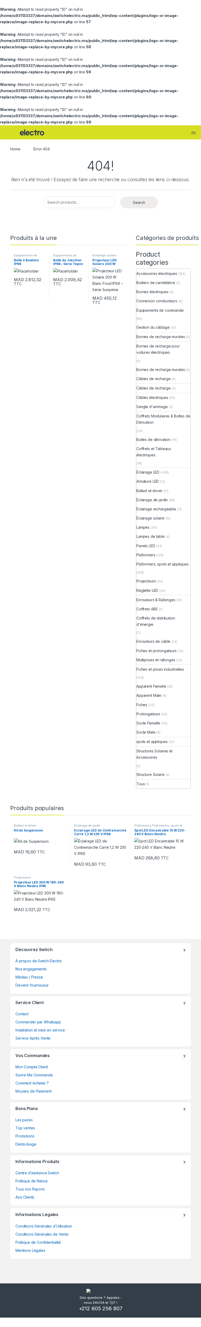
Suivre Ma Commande (34, 1075)
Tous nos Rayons (30, 1189)
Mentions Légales (30, 1250)
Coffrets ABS (147, 609)
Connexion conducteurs (156, 301)
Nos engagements (31, 969)
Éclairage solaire (104, 255)
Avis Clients (24, 1197)
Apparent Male (148, 695)
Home (15, 149)
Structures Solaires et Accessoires (154, 754)
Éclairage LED (147, 472)
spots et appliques (152, 741)
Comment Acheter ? (32, 1083)
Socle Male (145, 732)
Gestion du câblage (152, 327)
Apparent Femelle (151, 686)
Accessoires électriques (156, 273)
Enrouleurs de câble (153, 641)
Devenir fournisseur (32, 985)
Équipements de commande (25, 256)
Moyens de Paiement (33, 1091)
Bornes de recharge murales (160, 336)
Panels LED (145, 546)
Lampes (142, 527)
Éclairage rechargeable (156, 509)
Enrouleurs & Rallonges (155, 600)
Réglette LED (147, 590)
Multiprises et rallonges (155, 660)
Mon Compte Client (31, 1067)
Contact (22, 1014)
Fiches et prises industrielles (160, 669)
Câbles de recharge (153, 378)
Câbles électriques (152, 397)
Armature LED (147, 481)
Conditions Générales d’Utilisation (43, 1226)
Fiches (141, 705)
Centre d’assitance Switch (37, 1173)
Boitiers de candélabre (155, 282)
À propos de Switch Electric (38, 961)
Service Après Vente (33, 1038)
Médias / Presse (29, 977)
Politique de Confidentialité (38, 1242)
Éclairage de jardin (152, 500)
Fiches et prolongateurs (156, 650)
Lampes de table (150, 536)
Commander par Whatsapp (38, 1022)
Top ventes (25, 1128)
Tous (140, 784)
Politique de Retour (31, 1181)
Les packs (24, 1120)
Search (194, 132)
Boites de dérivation (153, 439)
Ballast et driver (149, 490)
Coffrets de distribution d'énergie (155, 621)
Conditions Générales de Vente (42, 1234)
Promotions (25, 1136)
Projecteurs (146, 581)
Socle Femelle (148, 723)
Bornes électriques (152, 292)
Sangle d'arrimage (152, 406)
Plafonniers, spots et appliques (162, 564)
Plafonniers (145, 555)
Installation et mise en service (40, 1030)
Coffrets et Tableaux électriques (153, 451)
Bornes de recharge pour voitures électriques (158, 349)
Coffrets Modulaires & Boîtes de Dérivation (163, 419)
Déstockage (25, 1144)
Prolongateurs (148, 714)
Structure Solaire (150, 774)
